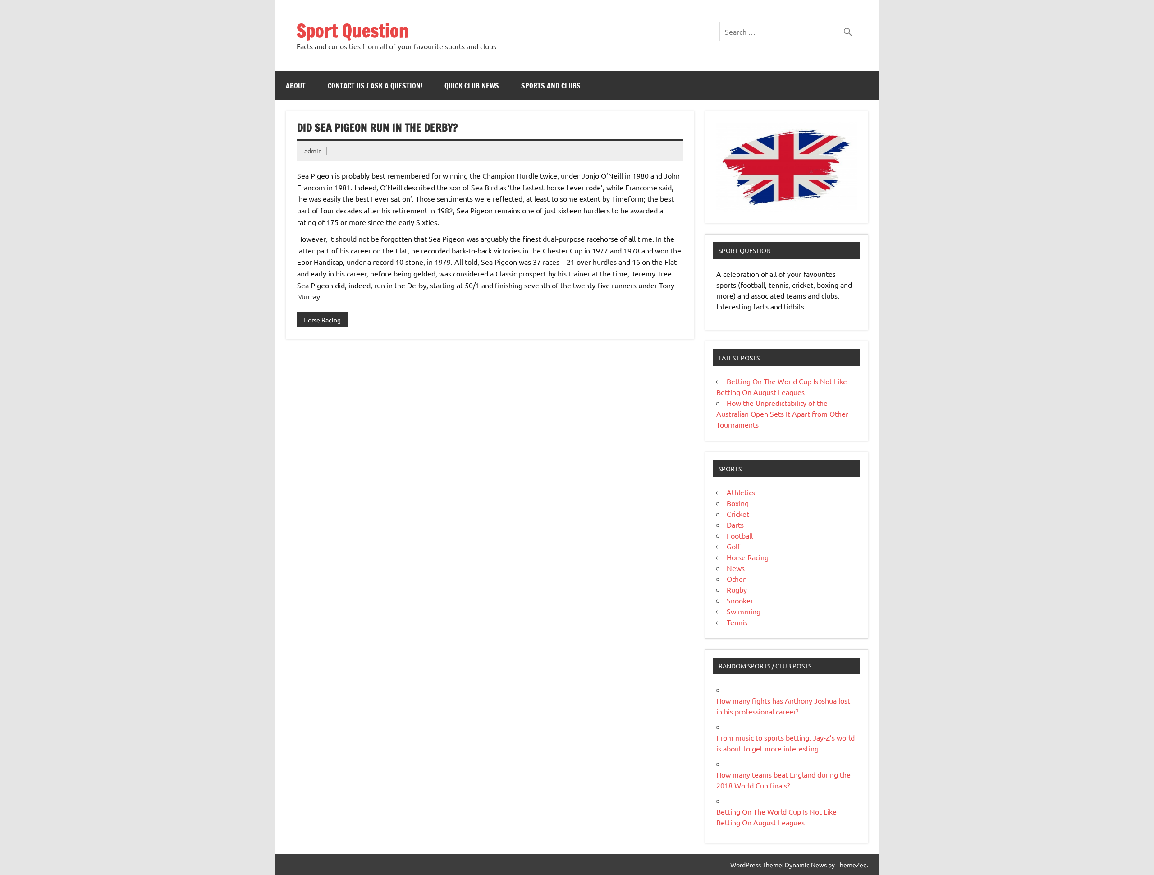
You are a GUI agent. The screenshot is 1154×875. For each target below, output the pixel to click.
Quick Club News (471, 86)
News (736, 567)
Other (736, 578)
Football (740, 535)
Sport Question (353, 30)
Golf (733, 546)
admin (313, 151)
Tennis (737, 621)
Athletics (741, 492)
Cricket (738, 513)
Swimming (743, 611)
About (296, 86)
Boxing (738, 502)
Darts (735, 524)
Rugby (737, 589)
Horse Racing (322, 320)
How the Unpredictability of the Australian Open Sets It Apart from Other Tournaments (782, 413)
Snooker (740, 600)
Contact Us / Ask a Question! (375, 86)
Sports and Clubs (551, 86)
